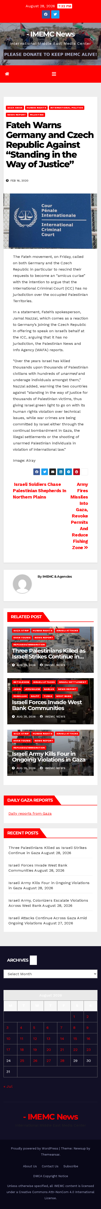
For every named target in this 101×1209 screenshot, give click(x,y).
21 (62, 1049)
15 (75, 1038)
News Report (16, 114)
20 (49, 1049)
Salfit (35, 696)
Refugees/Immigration (29, 644)
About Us (30, 1166)
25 (22, 1060)
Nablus (49, 689)
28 (62, 1060)
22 (75, 1049)
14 (62, 1038)
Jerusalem (32, 689)
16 (88, 1038)
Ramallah (20, 696)
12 (35, 1038)
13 (48, 1038)
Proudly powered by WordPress (35, 1148)
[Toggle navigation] (54, 74)
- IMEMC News (51, 34)
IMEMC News (55, 665)
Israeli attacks (67, 630)
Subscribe (70, 1166)
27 (49, 1060)
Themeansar (50, 1154)
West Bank (63, 696)
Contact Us (50, 1166)
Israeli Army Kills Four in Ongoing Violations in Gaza (48, 756)
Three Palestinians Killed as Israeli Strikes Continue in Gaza (48, 656)
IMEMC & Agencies (57, 576)
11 (21, 1038)
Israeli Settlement (72, 682)
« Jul (8, 1086)
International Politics (66, 107)
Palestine (37, 114)
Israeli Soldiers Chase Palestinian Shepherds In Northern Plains (39, 491)
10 (8, 1038)
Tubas (47, 696)
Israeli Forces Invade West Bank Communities (47, 705)
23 (88, 1049)
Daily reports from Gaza (30, 813)
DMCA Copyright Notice (50, 1176)
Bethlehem (21, 682)
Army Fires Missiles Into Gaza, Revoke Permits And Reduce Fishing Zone (79, 516)
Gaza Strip (21, 630)
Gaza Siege (15, 107)
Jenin (17, 689)
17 (8, 1049)
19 (35, 1049)
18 (22, 1049)
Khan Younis (22, 637)
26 (35, 1060)
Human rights (36, 107)
